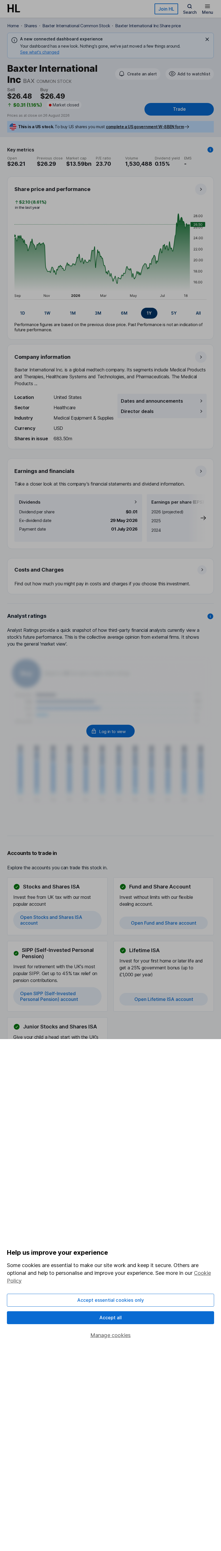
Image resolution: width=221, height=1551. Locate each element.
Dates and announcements (152, 401)
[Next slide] (197, 518)
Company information (42, 357)
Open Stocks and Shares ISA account (51, 920)
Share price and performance (52, 189)
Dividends (30, 502)
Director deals (137, 411)
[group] (110, 313)
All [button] (198, 313)
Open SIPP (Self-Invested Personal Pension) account (49, 996)
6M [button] (124, 313)
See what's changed (39, 52)
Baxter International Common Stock (76, 25)
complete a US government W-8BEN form (145, 126)
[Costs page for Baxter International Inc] (111, 576)
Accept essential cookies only (110, 1300)
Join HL (166, 9)
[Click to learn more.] (210, 149)
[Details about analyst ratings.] (210, 616)
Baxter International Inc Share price (148, 25)
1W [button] (47, 313)
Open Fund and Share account (163, 923)
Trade (179, 109)
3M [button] (98, 313)
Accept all (110, 1317)
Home (13, 25)
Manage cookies (110, 1335)
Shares (30, 25)
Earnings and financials (44, 471)
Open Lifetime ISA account (163, 999)
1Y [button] (149, 313)
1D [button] (22, 313)
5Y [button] (174, 313)
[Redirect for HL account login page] (110, 731)
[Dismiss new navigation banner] (207, 39)
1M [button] (73, 313)
